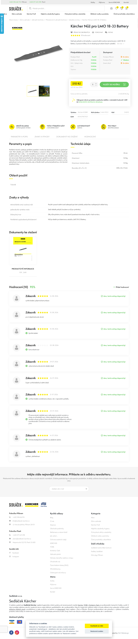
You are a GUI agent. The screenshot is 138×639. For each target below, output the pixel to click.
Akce (92, 517)
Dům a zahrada (25, 20)
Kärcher (80, 605)
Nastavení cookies (96, 631)
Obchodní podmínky (57, 528)
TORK (52, 547)
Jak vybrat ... (54, 536)
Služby (93, 2)
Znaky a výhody (42, 136)
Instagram (15, 556)
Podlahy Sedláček (97, 551)
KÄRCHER (53, 543)
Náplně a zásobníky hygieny (100, 528)
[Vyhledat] (29, 8)
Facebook (15, 553)
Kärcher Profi (95, 525)
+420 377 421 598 (35, 2)
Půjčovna (102, 2)
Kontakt (126, 2)
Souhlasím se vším (96, 626)
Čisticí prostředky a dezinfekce (101, 540)
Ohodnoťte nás (55, 562)
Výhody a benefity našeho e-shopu (61, 558)
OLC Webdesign (123, 633)
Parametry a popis (19, 136)
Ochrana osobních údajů (58, 540)
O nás (52, 521)
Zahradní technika (38, 20)
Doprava (53, 525)
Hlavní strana (13, 20)
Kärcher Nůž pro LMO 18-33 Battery (94, 20)
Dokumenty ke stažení (66, 136)
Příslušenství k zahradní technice (56, 20)
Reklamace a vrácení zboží (58, 532)
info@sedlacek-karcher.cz (21, 521)
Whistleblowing (55, 569)
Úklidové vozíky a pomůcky (100, 536)
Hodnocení (90, 136)
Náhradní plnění (55, 554)
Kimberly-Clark (55, 551)
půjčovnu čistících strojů (17, 609)
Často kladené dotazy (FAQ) (59, 565)
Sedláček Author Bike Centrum (101, 548)
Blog (51, 517)
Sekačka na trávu (74, 20)
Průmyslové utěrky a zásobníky (101, 532)
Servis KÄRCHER (114, 2)
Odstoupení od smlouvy (58, 573)
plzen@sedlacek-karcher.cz (21, 539)
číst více (119, 44)
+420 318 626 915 (15, 2)
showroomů (61, 609)
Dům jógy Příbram (97, 555)
